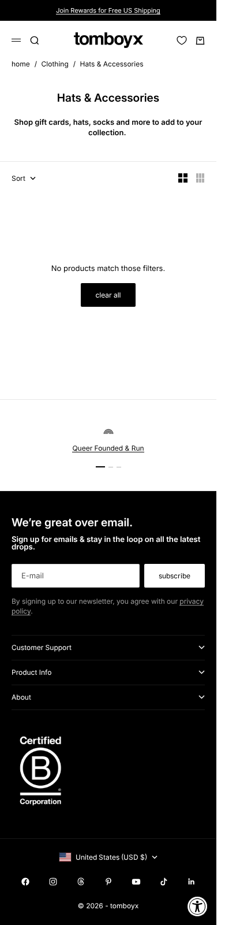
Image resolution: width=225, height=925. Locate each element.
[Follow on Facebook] (25, 881)
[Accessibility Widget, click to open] (198, 906)
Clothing (55, 64)
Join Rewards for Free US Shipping (108, 10)
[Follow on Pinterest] (108, 881)
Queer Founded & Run (108, 448)
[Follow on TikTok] (163, 881)
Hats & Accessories (111, 64)
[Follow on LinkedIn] (191, 881)
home (21, 64)
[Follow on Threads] (80, 881)
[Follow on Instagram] (53, 881)
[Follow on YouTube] (136, 881)
